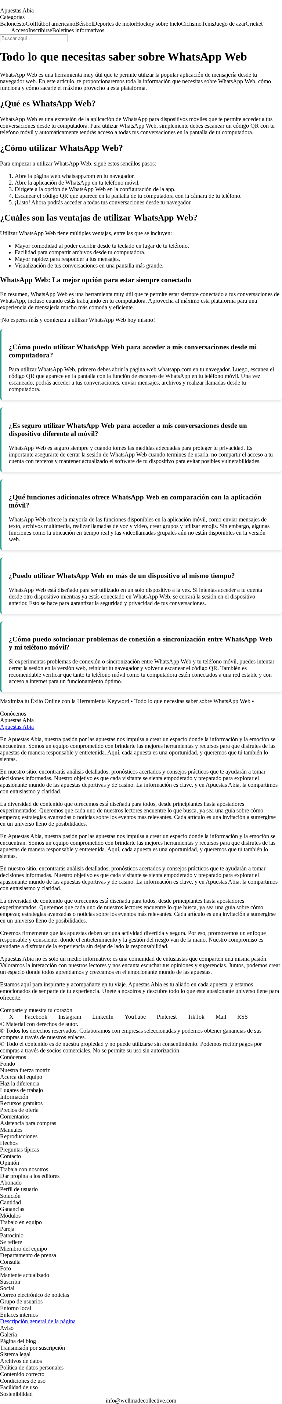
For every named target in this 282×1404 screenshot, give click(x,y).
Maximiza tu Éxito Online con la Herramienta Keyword (64, 701)
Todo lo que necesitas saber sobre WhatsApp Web (192, 701)
